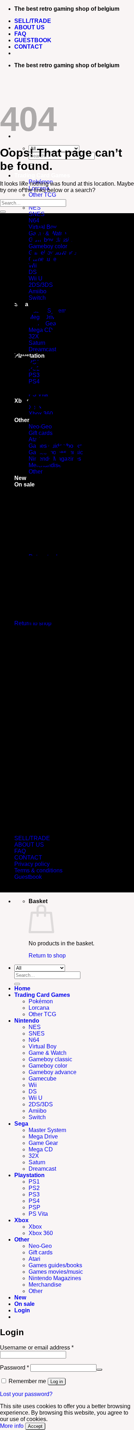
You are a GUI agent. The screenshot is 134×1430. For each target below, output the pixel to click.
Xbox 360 (41, 1233)
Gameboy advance (52, 1072)
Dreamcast (42, 1169)
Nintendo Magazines (55, 1278)
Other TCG (42, 195)
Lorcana (39, 1008)
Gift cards (41, 1252)
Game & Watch (47, 1053)
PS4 (34, 1201)
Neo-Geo (40, 1246)
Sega (21, 1124)
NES (35, 208)
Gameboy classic (50, 1059)
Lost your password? (26, 1394)
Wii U (36, 1098)
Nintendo (26, 1021)
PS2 (34, 1188)
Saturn (37, 1162)
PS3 (34, 1194)
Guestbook (28, 877)
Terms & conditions (38, 870)
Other (21, 1239)
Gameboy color (48, 1066)
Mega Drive (43, 1136)
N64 (34, 1040)
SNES (37, 1033)
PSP (34, 1207)
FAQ (20, 34)
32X (34, 1156)
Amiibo (37, 1111)
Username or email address (37, 1348)
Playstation (29, 1175)
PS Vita (38, 1214)
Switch (37, 1117)
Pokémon (41, 1001)
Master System (47, 1130)
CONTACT (28, 47)
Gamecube (42, 1079)
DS (33, 1091)
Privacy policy (32, 864)
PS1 (34, 1182)
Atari (34, 1259)
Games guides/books (55, 1265)
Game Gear (43, 1143)
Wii (33, 1085)
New (20, 1297)
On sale (24, 1304)
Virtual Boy (42, 1046)
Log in (56, 1381)
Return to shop (47, 955)
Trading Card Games (42, 175)
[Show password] (99, 1369)
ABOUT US (29, 27)
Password (14, 1368)
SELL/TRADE (32, 21)
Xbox (21, 1220)
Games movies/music (56, 1272)
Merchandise (45, 1285)
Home (22, 988)
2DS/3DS (41, 1104)
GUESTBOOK (32, 40)
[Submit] (3, 212)
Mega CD (41, 1149)
